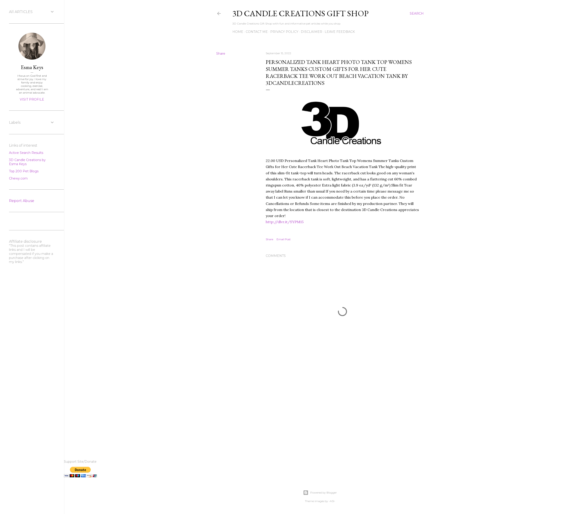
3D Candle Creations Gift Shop (300, 13)
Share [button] (220, 54)
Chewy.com (18, 178)
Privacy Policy (284, 32)
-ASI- (332, 501)
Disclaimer (311, 32)
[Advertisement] (342, 405)
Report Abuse (21, 201)
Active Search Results (26, 153)
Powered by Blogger (323, 492)
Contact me (257, 32)
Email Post (284, 239)
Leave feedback (340, 32)
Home (237, 32)
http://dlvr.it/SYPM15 (285, 222)
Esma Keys (32, 67)
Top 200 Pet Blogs (23, 171)
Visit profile (32, 99)
